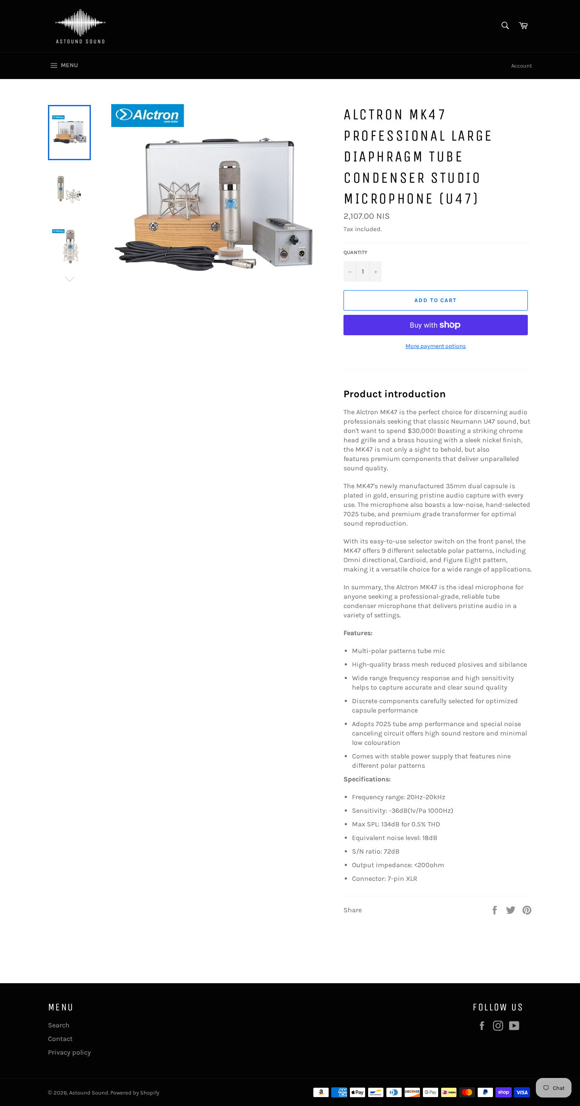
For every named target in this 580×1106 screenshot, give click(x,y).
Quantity (355, 252)
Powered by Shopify (134, 1092)
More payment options (435, 346)
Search (59, 1025)
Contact (60, 1039)
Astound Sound (88, 1092)
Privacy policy (69, 1052)
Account (521, 65)
